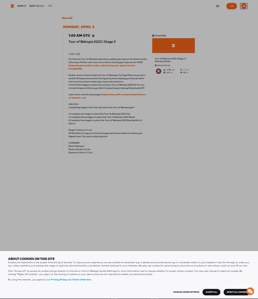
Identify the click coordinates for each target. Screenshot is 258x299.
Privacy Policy (59, 279)
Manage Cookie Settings (186, 292)
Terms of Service (81, 279)
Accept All (211, 292)
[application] (250, 291)
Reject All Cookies (237, 292)
